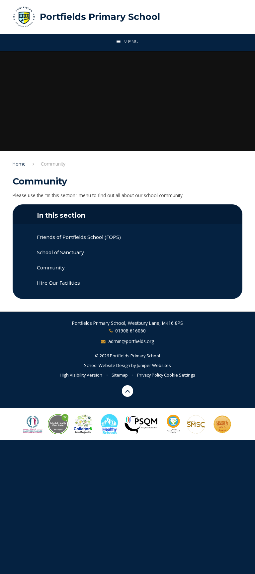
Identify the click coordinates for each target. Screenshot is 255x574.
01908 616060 (130, 330)
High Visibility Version (81, 375)
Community (53, 164)
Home (19, 164)
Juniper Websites (154, 365)
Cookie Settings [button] (179, 375)
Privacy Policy (150, 375)
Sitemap (120, 375)
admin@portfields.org (131, 341)
